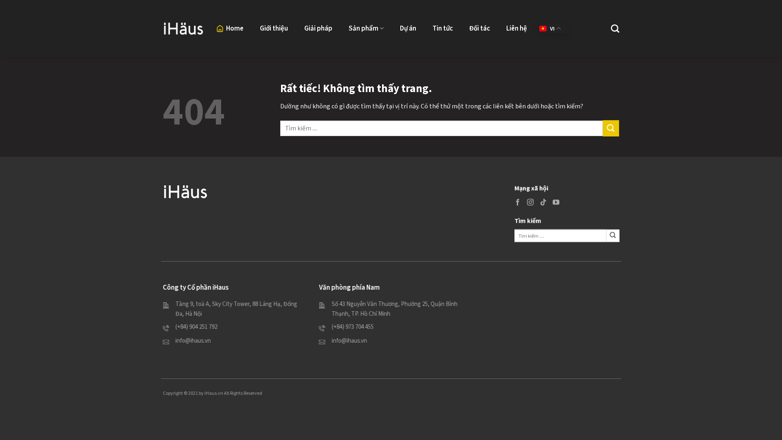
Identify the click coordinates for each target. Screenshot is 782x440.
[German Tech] (183, 28)
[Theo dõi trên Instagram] (530, 202)
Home (235, 28)
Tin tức (443, 28)
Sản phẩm (363, 28)
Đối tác (479, 28)
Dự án (408, 28)
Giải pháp (318, 28)
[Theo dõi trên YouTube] (555, 202)
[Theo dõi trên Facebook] (517, 202)
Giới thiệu (274, 28)
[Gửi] (611, 128)
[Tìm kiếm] (615, 28)
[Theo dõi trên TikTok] (543, 202)
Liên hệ (516, 28)
